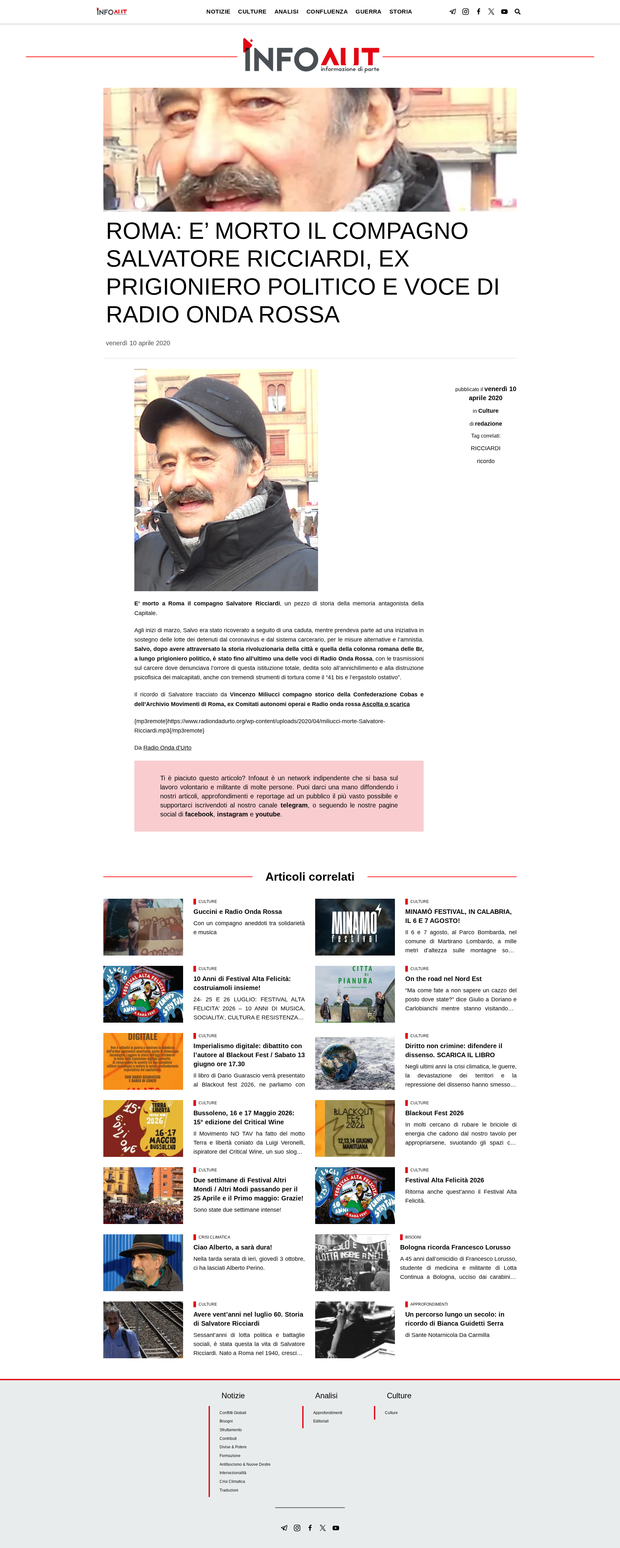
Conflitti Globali (233, 1413)
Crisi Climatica (214, 1237)
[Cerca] (517, 12)
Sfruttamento (231, 1430)
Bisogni (413, 1237)
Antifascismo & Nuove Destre (245, 1464)
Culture (488, 411)
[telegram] (452, 11)
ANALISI (286, 11)
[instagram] (465, 11)
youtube (267, 814)
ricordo (486, 461)
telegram (294, 805)
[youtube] (504, 11)
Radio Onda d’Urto (167, 747)
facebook (199, 814)
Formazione (230, 1455)
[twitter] (491, 11)
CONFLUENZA (327, 11)
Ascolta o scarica (386, 704)
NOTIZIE (218, 11)
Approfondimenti (429, 1304)
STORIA (400, 11)
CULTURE (252, 11)
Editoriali (321, 1421)
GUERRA (369, 11)
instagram (232, 814)
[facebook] (478, 11)
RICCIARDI (486, 448)
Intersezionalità (233, 1473)
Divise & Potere (233, 1447)
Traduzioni (229, 1490)
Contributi (228, 1438)
